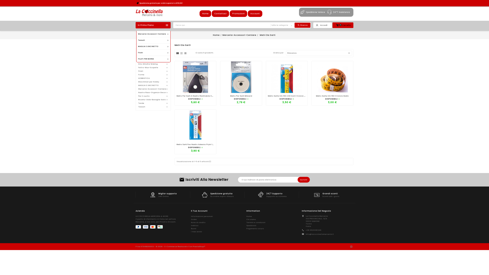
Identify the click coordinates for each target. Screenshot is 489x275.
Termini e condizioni (255, 222)
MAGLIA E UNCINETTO (148, 85)
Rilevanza (319, 53)
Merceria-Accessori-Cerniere (152, 89)
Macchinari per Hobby (148, 82)
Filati (140, 71)
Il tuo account (199, 210)
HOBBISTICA (144, 78)
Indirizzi (194, 225)
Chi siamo (251, 219)
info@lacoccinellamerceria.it (320, 234)
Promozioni (238, 13)
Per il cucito (144, 96)
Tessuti (141, 107)
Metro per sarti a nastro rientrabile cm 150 (197, 96)
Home (205, 13)
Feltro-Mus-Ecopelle (148, 67)
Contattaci (220, 13)
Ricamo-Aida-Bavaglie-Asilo (152, 99)
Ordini (194, 219)
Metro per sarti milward (241, 96)
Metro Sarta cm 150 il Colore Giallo (332, 96)
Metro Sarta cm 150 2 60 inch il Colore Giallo (289, 96)
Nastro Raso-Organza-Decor (152, 92)
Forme (141, 74)
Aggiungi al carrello (186, 90)
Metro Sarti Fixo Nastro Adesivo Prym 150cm (197, 144)
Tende (141, 103)
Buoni (193, 228)
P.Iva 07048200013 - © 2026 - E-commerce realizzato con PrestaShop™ (170, 246)
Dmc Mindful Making (148, 64)
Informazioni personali (202, 216)
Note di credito (198, 222)
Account (255, 13)
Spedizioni (251, 225)
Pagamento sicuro (255, 228)
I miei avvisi (196, 231)
